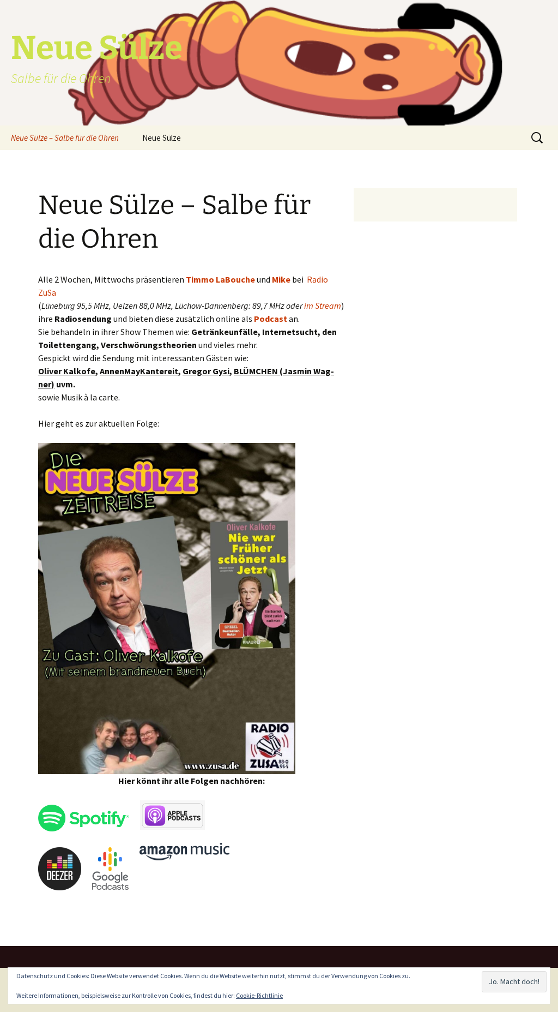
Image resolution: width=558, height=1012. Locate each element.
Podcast (270, 318)
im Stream (322, 305)
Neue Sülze (161, 138)
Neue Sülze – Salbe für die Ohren (65, 138)
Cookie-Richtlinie (259, 995)
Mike (281, 279)
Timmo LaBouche (220, 279)
